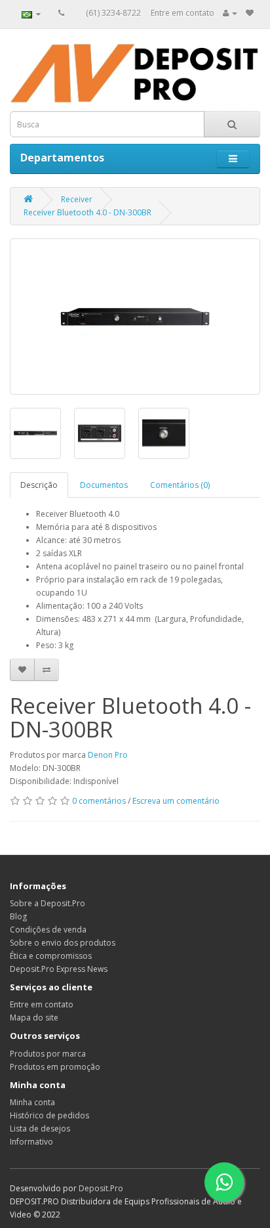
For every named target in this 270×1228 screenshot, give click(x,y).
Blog (18, 916)
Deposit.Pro (101, 1188)
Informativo (31, 1141)
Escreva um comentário (176, 800)
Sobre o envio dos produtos (62, 942)
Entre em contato (182, 12)
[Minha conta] (230, 12)
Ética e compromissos (51, 955)
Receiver (76, 199)
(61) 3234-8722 (113, 12)
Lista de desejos (40, 1128)
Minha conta (32, 1102)
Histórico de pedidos (49, 1115)
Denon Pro (108, 754)
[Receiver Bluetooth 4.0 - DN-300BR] (135, 316)
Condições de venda (48, 929)
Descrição (39, 485)
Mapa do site (34, 1017)
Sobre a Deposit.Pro (47, 903)
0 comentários (99, 800)
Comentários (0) (180, 485)
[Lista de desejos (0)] (250, 12)
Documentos (104, 485)
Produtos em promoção (55, 1066)
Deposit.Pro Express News (58, 969)
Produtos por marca (48, 1053)
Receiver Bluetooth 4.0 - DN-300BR (87, 212)
